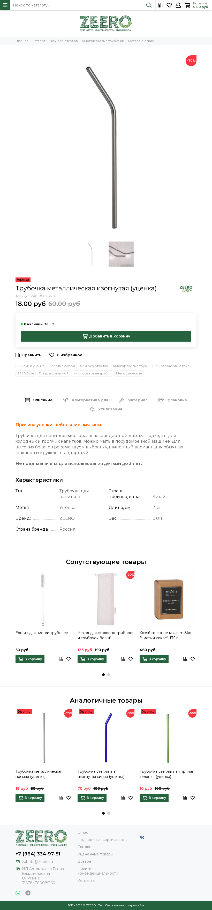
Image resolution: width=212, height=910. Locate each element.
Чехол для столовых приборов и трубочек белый (106, 635)
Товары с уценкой (54, 373)
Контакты (86, 880)
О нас (83, 832)
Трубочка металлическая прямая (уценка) (39, 774)
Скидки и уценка (30, 366)
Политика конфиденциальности (98, 871)
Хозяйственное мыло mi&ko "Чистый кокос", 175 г (165, 635)
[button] (103, 674)
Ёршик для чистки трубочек (42, 632)
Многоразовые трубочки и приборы (133, 366)
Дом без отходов (94, 366)
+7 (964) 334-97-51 (38, 854)
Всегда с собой (62, 366)
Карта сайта (136, 905)
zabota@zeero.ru (37, 861)
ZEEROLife (25, 373)
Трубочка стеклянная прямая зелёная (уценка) (167, 774)
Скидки (85, 847)
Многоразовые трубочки (175, 366)
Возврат (85, 861)
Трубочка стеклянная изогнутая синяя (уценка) (101, 774)
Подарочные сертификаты (102, 839)
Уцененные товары (95, 854)
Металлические (129, 373)
